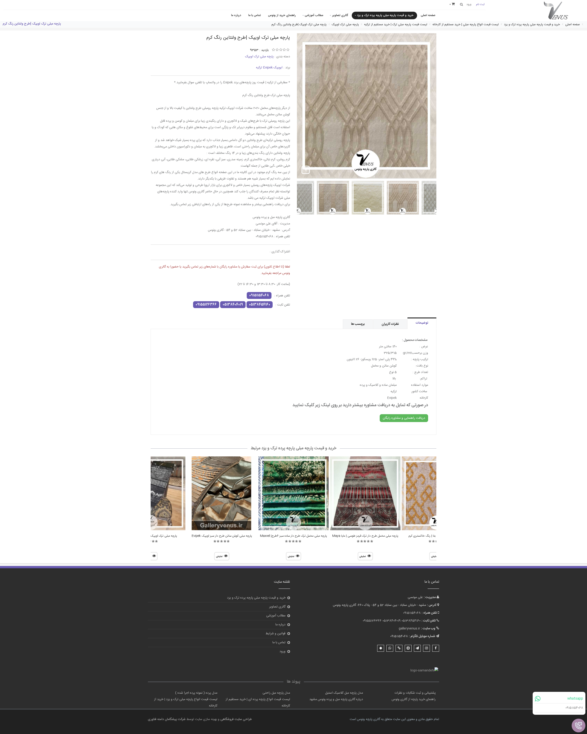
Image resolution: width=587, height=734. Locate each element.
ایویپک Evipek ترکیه (269, 67)
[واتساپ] (389, 648)
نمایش (362, 556)
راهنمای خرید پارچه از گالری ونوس (414, 699)
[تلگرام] (417, 648)
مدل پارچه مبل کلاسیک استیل (344, 693)
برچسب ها (358, 324)
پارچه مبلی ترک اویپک (259, 56)
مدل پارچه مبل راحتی (276, 693)
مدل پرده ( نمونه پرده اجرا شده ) (196, 693)
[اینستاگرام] (426, 648)
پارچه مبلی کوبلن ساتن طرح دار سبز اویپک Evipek (222, 535)
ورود (282, 651)
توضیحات (422, 323)
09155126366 (206, 304)
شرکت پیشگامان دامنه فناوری (167, 719)
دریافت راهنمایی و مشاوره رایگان (404, 418)
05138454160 (259, 304)
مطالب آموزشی (314, 15)
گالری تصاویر (340, 15)
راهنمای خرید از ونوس (282, 15)
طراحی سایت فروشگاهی (235, 719)
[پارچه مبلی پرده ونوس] (556, 11)
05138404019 (233, 304)
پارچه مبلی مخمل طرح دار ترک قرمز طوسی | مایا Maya (365, 535)
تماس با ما (254, 15)
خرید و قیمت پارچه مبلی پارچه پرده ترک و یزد (385, 15)
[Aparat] (408, 648)
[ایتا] (399, 648)
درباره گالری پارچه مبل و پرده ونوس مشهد (336, 699)
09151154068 (574, 708)
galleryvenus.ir (409, 628)
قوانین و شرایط (275, 633)
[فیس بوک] (435, 648)
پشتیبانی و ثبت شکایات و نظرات (415, 693)
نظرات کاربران (390, 324)
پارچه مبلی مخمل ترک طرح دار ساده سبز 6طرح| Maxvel (293, 535)
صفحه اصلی (428, 15)
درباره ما (236, 15)
